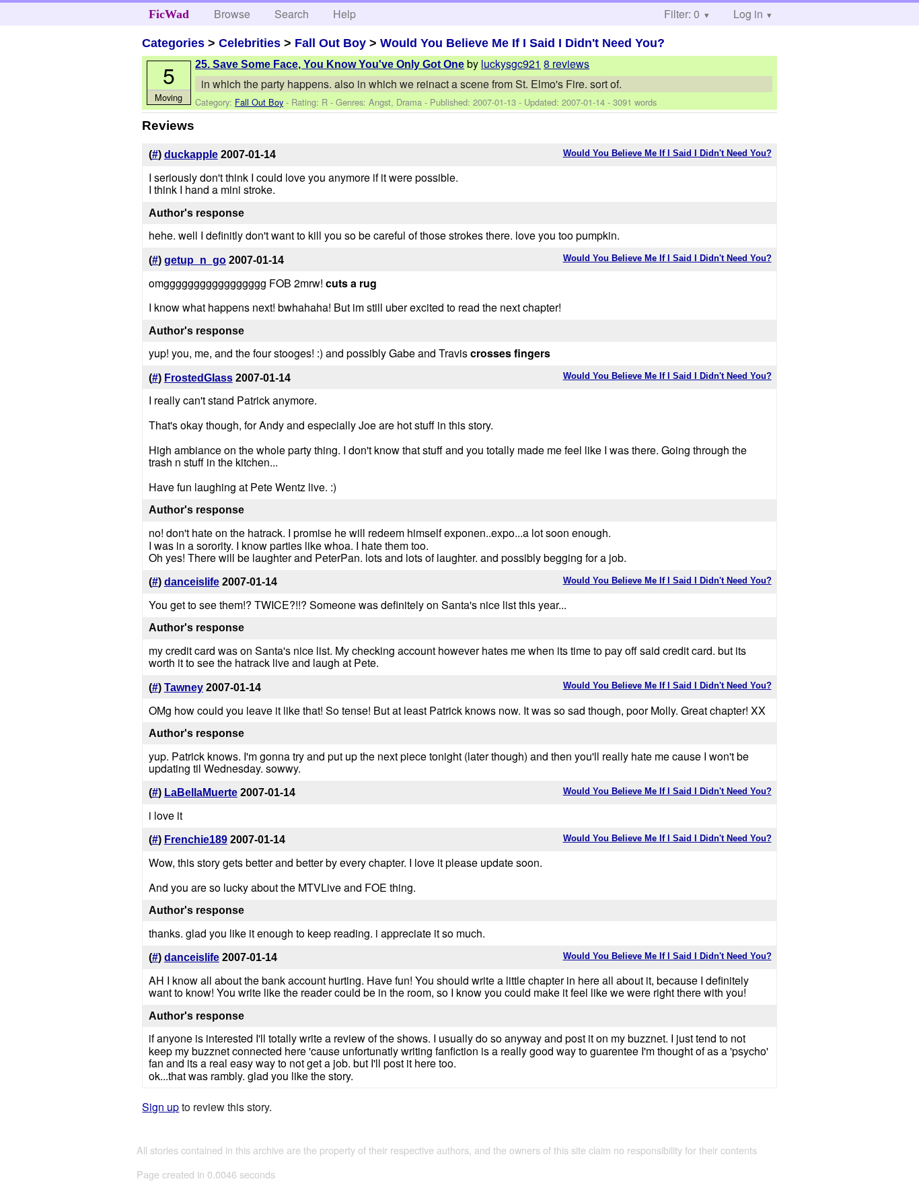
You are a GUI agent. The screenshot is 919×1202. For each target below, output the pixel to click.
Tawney (183, 687)
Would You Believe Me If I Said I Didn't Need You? (522, 43)
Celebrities (250, 43)
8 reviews (566, 63)
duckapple (191, 154)
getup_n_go (195, 260)
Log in (748, 14)
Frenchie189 (195, 839)
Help (344, 14)
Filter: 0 (682, 14)
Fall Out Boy (330, 43)
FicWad (169, 14)
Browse (232, 14)
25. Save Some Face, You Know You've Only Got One (329, 64)
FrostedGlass (198, 378)
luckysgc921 (511, 63)
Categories (173, 43)
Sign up (160, 1107)
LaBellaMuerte (200, 792)
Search (291, 14)
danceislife (191, 582)
